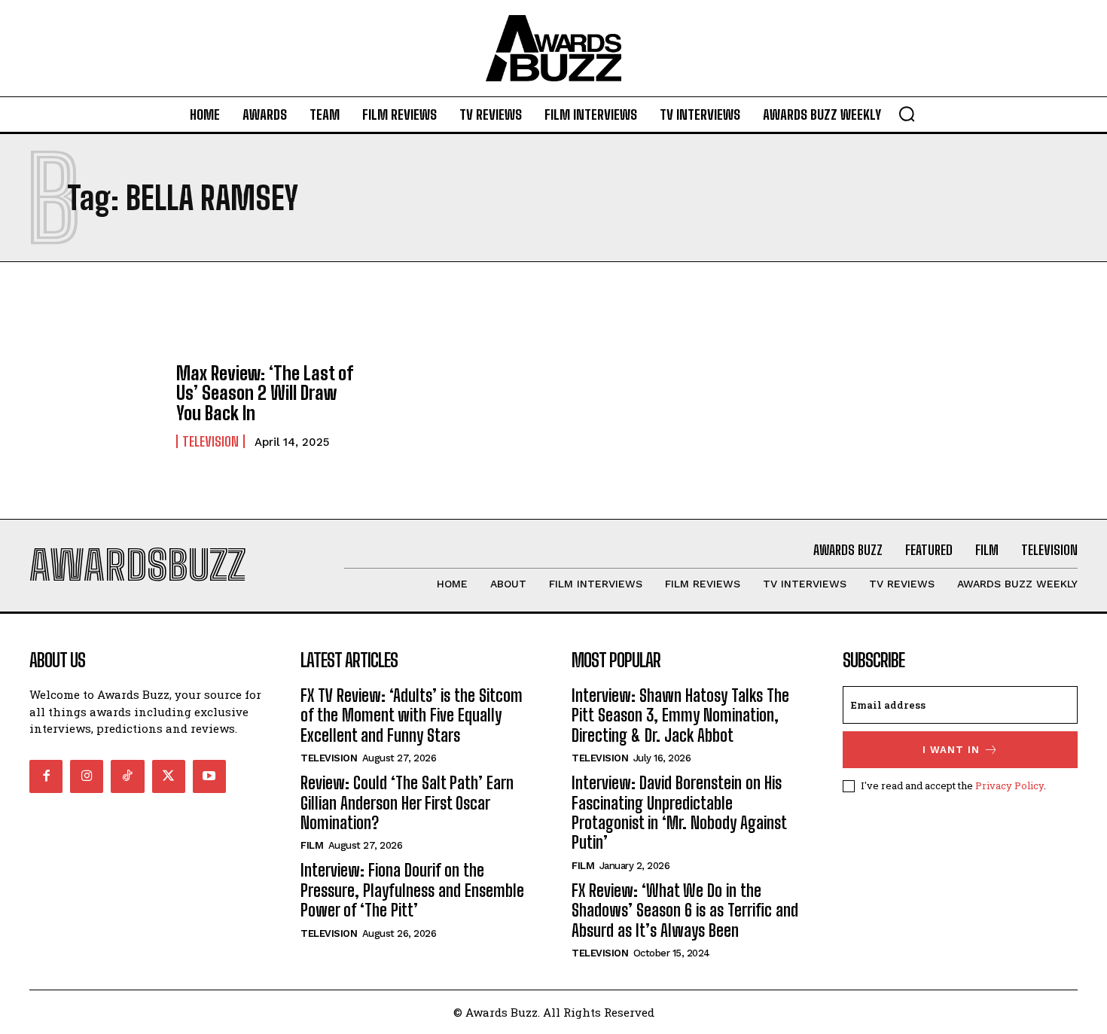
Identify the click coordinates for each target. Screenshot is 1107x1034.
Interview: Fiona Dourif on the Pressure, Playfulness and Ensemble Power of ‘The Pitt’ (412, 890)
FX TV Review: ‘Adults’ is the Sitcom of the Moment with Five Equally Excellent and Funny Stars (411, 715)
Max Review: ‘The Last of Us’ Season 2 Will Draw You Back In (264, 393)
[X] (168, 776)
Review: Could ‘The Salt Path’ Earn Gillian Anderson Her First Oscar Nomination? (407, 803)
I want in (951, 749)
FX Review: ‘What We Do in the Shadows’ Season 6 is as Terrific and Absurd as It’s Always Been (685, 910)
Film (311, 845)
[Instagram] (86, 776)
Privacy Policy (1009, 785)
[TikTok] (127, 776)
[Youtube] (209, 776)
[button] (907, 114)
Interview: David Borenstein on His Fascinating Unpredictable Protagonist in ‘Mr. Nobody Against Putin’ (679, 813)
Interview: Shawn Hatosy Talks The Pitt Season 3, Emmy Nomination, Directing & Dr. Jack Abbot (680, 715)
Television (210, 441)
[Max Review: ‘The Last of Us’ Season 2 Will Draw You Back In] (95, 406)
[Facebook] (46, 776)
